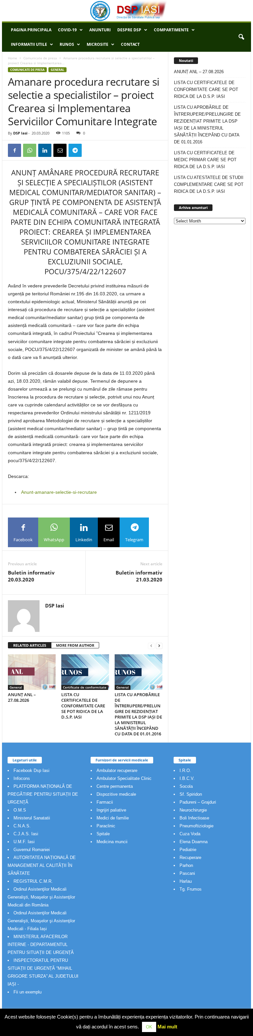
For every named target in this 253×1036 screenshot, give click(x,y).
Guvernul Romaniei (32, 849)
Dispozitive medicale (116, 794)
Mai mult (167, 1026)
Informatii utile (29, 44)
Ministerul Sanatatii (32, 817)
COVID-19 (67, 30)
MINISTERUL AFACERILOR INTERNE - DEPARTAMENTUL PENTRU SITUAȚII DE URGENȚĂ (41, 944)
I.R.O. (185, 770)
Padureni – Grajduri (198, 802)
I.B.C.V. (187, 778)
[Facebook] (14, 150)
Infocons (22, 778)
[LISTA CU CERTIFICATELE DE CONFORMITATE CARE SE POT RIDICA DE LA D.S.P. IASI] (85, 672)
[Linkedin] (44, 150)
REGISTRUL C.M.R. (33, 881)
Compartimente (171, 30)
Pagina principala (31, 30)
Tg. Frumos (191, 889)
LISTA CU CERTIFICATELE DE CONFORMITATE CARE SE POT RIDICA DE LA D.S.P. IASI (83, 706)
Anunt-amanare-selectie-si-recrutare (59, 492)
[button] (241, 37)
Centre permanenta (115, 786)
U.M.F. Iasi (24, 841)
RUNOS (67, 44)
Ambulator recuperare (117, 770)
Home (12, 58)
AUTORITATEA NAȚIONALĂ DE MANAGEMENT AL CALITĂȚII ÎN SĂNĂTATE (42, 865)
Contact (130, 44)
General (57, 70)
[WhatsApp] (29, 150)
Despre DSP (129, 30)
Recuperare (190, 857)
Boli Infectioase (194, 817)
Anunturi (100, 30)
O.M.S (20, 810)
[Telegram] (75, 150)
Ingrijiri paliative (111, 810)
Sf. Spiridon (191, 794)
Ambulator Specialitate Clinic (124, 778)
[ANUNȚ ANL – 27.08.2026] (32, 672)
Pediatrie (188, 849)
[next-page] (159, 645)
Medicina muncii (112, 841)
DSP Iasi (20, 133)
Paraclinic (106, 825)
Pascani (187, 873)
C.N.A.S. (22, 825)
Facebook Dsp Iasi (31, 770)
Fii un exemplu (28, 992)
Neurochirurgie (193, 810)
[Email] (60, 150)
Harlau (186, 881)
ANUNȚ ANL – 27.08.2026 (22, 697)
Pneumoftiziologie (196, 825)
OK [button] (149, 1026)
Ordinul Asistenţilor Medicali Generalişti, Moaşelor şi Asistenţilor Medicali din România (41, 897)
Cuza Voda (190, 833)
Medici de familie (113, 817)
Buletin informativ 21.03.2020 (139, 576)
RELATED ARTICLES (29, 645)
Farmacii (105, 802)
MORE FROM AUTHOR (75, 645)
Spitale (103, 833)
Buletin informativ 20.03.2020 (31, 576)
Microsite (97, 44)
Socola (186, 786)
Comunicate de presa (40, 58)
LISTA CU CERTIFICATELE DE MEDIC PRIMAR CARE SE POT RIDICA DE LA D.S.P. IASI (205, 159)
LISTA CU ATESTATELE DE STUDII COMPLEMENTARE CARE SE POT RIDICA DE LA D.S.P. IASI (208, 184)
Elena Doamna (194, 841)
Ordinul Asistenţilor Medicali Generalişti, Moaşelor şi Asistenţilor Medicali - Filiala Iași (41, 920)
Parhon (186, 865)
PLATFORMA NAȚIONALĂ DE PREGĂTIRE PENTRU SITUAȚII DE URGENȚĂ (43, 794)
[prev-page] (151, 645)
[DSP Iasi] (126, 10)
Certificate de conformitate (84, 687)
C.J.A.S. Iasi (26, 833)
